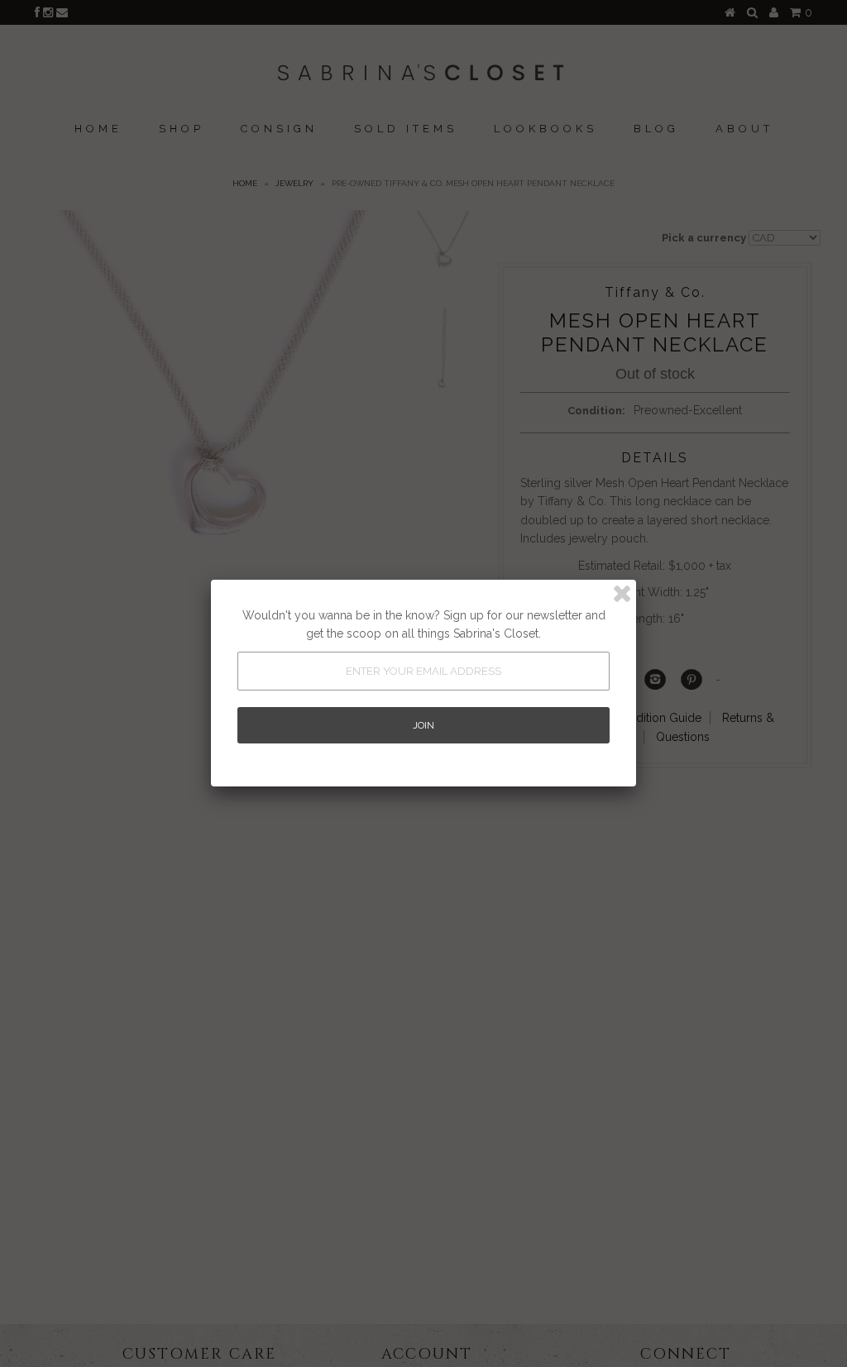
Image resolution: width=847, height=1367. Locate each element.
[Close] (622, 593)
